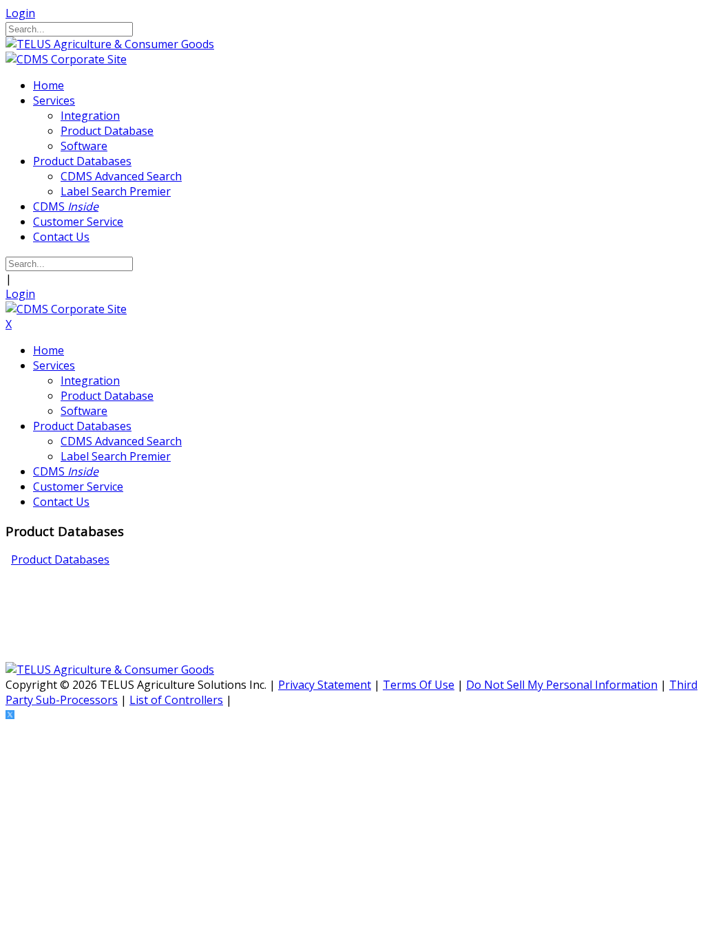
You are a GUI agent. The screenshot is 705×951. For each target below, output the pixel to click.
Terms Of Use (418, 684)
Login (20, 13)
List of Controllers (176, 699)
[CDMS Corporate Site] (66, 59)
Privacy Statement (324, 684)
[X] (10, 715)
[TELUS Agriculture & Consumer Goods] (110, 44)
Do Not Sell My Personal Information (561, 684)
